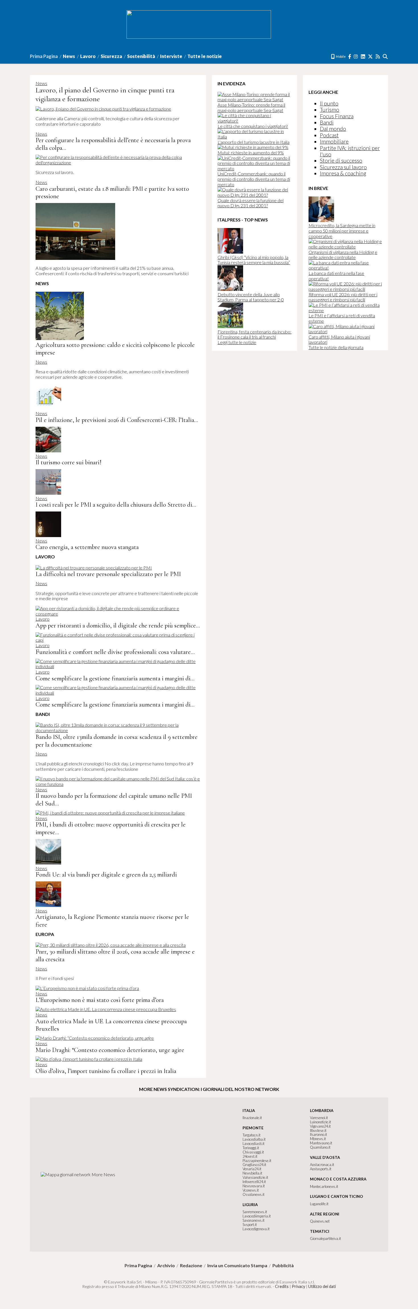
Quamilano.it (320, 1147)
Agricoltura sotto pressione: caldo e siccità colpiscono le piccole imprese (115, 348)
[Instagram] (356, 56)
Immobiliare (334, 141)
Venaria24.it (252, 1169)
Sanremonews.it (255, 1211)
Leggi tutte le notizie (237, 342)
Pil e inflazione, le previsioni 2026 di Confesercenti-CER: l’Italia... (117, 420)
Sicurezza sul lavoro (343, 167)
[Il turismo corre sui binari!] (48, 450)
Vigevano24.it (320, 1126)
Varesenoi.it (319, 1117)
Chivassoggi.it (253, 1152)
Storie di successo (341, 160)
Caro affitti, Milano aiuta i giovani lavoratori (339, 339)
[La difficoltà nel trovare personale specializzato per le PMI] (94, 567)
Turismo (329, 109)
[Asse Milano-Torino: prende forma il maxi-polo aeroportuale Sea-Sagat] (254, 99)
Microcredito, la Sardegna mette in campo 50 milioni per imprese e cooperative (342, 231)
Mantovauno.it (321, 1143)
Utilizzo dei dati (322, 1286)
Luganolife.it (319, 1204)
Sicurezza (111, 56)
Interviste (171, 56)
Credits (282, 1286)
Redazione (191, 1265)
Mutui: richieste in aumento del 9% (251, 152)
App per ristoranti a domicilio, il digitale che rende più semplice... (118, 625)
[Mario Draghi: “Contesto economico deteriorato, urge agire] (95, 1038)
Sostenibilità (141, 56)
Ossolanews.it (253, 1194)
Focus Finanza (336, 116)
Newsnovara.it (254, 1186)
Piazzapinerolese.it (257, 1160)
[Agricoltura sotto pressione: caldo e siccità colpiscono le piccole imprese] (60, 338)
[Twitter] (370, 56)
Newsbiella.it (252, 1173)
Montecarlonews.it (324, 1186)
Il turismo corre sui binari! (68, 462)
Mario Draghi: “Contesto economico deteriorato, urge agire (110, 1050)
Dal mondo (333, 128)
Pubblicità (283, 1265)
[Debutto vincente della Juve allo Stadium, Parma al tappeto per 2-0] (230, 289)
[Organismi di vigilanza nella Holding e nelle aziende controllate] (345, 246)
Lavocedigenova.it (256, 1229)
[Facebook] (349, 56)
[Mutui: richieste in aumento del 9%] (253, 147)
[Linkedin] (363, 56)
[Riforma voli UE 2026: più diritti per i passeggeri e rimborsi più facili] (345, 289)
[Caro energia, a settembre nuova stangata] (48, 535)
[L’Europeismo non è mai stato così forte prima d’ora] (87, 988)
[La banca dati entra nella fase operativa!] (345, 267)
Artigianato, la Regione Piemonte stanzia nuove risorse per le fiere (112, 920)
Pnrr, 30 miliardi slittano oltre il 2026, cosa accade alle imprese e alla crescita (115, 955)
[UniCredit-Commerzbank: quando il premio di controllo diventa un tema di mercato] (254, 168)
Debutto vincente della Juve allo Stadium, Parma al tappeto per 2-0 (251, 297)
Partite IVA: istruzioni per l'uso (350, 151)
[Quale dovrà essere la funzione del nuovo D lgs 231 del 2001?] (254, 195)
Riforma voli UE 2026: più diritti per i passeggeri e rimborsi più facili (343, 297)
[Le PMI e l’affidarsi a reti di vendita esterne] (345, 310)
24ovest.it (250, 1156)
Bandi (327, 122)
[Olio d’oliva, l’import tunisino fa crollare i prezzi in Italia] (89, 1059)
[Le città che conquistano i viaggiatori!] (254, 120)
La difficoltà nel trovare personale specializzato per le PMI (108, 574)
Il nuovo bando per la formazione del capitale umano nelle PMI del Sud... (114, 799)
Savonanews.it (253, 1220)
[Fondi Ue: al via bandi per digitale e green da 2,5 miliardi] (48, 862)
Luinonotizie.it (320, 1122)
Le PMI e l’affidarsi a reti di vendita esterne (342, 318)
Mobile (340, 56)
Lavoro (88, 56)
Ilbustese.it (318, 1130)
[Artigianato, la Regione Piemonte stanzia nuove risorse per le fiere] (48, 905)
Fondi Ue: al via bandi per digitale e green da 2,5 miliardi (106, 874)
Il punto (329, 103)
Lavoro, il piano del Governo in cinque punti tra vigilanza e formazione (105, 94)
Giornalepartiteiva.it (325, 1238)
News (69, 56)
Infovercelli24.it (254, 1181)
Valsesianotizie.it (255, 1177)
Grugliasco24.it (254, 1164)
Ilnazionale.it (252, 1117)
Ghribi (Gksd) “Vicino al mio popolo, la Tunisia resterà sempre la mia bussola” (254, 259)
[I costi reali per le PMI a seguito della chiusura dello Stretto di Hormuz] (48, 493)
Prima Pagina (44, 56)
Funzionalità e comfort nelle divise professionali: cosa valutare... (115, 652)
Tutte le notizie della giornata (336, 347)
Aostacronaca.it (322, 1164)
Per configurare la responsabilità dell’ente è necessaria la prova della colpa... (113, 144)
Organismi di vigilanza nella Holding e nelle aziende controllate (343, 254)
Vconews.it (251, 1190)
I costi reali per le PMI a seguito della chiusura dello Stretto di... (116, 504)
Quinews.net (320, 1221)
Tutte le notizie (204, 56)
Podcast (329, 135)
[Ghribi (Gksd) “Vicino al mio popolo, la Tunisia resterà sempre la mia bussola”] (230, 251)
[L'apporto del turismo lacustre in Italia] (254, 136)
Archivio (166, 1265)
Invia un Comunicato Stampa (237, 1265)
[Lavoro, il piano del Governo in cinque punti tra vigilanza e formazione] (103, 108)
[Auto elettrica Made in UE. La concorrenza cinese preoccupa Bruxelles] (106, 1009)
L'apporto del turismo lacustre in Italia (253, 142)
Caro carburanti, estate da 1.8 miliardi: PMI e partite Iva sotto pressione (112, 192)
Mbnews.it (318, 1138)
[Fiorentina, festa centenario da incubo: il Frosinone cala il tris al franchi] (230, 326)
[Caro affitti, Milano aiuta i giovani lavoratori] (345, 331)
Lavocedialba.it (254, 1139)
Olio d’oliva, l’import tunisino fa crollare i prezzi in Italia (106, 1071)
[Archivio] (385, 56)
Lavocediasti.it (253, 1143)
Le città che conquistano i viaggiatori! (253, 126)
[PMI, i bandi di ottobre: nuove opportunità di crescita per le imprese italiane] (110, 812)
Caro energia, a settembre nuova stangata (87, 547)
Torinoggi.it (251, 1148)
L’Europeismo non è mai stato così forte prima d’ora (100, 1000)
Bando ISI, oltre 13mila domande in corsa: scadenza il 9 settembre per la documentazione (117, 740)
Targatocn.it (251, 1135)
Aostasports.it (320, 1169)
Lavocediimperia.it (257, 1216)
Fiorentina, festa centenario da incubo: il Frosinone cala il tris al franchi (254, 334)
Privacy (298, 1286)
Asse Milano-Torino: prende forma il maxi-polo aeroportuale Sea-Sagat (251, 107)
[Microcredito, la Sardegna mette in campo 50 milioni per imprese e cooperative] (321, 220)
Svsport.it (250, 1224)
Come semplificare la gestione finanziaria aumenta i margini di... (115, 678)
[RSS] (378, 56)
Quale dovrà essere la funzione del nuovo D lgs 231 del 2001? (251, 203)
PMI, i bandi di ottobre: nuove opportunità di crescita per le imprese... (111, 828)
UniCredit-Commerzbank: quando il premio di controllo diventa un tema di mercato (254, 179)
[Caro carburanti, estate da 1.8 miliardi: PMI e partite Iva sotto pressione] (75, 258)
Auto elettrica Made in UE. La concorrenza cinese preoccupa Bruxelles (111, 1025)
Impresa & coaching (343, 173)
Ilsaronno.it (318, 1134)
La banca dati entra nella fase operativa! (336, 275)
